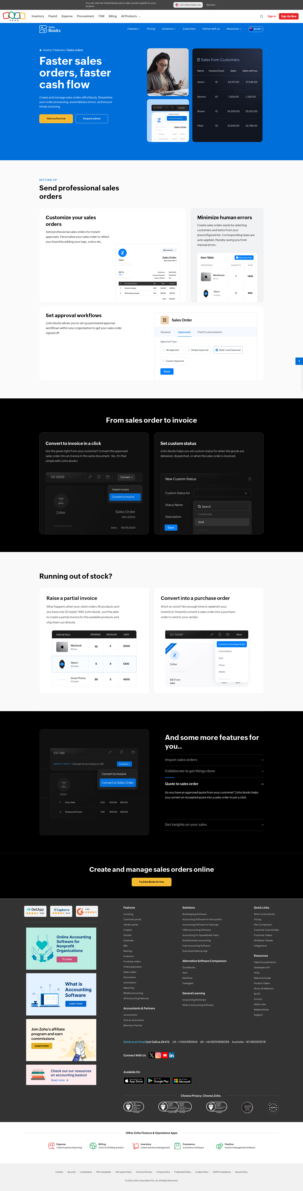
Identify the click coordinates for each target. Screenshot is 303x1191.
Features (132, 29)
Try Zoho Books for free (151, 882)
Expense (67, 16)
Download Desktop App (194, 951)
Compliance (86, 1172)
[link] (113, 16)
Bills (125, 946)
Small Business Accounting (196, 940)
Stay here (210, 5)
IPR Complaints (103, 1172)
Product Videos (262, 983)
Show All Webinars (264, 989)
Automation (129, 983)
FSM (101, 16)
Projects (127, 930)
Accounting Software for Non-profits (202, 919)
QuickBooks (188, 968)
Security (72, 1172)
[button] (252, 29)
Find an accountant (133, 1020)
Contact (59, 1172)
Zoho (14, 16)
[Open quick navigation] (299, 361)
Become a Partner (132, 1025)
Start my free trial (56, 119)
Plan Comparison (263, 925)
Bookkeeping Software (194, 914)
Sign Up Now (288, 16)
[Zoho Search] (261, 16)
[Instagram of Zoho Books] (158, 1055)
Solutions (167, 29)
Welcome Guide (262, 978)
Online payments (132, 967)
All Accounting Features (136, 998)
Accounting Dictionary (194, 1000)
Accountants (130, 1015)
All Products (129, 16)
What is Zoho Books (264, 914)
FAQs (257, 973)
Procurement (85, 16)
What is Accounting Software (197, 1005)
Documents (129, 977)
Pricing (151, 29)
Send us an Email (134, 1042)
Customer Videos (263, 935)
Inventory (38, 16)
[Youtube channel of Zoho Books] (165, 1055)
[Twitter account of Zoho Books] (152, 1055)
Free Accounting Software (196, 946)
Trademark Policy (182, 1172)
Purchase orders (132, 962)
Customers (189, 29)
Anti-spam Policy (123, 1172)
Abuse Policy (241, 1172)
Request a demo (91, 119)
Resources (233, 29)
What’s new (260, 1004)
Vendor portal (130, 925)
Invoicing (128, 914)
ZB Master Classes (263, 940)
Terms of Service (144, 1172)
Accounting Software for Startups (200, 925)
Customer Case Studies (266, 930)
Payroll (52, 16)
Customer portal (132, 919)
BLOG (257, 994)
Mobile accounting (133, 993)
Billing (113, 16)
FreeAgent (187, 983)
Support (258, 1015)
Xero (184, 973)
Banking (127, 951)
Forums (258, 999)
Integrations (260, 946)
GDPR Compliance (222, 1172)
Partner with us (211, 29)
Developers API (262, 968)
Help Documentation (265, 962)
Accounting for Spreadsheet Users (200, 935)
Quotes (127, 935)
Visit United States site (190, 5)
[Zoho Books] (50, 29)
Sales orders (129, 972)
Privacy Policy (163, 1172)
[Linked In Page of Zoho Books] (172, 1055)
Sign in (272, 16)
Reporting (128, 988)
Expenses (128, 940)
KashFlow (187, 978)
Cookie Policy (201, 1172)
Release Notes (261, 1010)
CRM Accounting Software (196, 930)
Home (47, 50)
